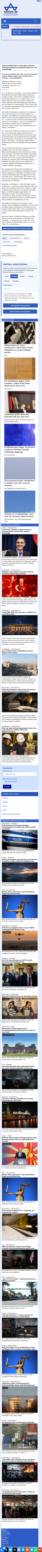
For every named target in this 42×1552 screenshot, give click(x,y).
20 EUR (22, 276)
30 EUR (30, 276)
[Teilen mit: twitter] (6, 1549)
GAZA (5, 806)
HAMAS (5, 802)
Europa (30, 31)
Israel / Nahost (6, 1534)
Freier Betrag (7, 285)
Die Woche (5, 1538)
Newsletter (5, 1541)
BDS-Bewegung (11, 114)
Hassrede (18, 242)
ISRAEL (5, 798)
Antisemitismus (10, 245)
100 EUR (15, 281)
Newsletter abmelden (11, 781)
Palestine (20, 138)
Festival (6, 242)
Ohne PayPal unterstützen (20, 312)
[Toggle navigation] (35, 21)
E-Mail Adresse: (7, 771)
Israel (25, 31)
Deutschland (17, 31)
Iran (35, 31)
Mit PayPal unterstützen (20, 305)
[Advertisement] (21, 52)
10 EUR (14, 276)
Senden (7, 786)
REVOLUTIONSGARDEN (11, 814)
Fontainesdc (15, 238)
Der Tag (4, 1536)
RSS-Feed (5, 1543)
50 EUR (6, 281)
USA (14, 33)
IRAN (4, 810)
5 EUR (6, 276)
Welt (19, 33)
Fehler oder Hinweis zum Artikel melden (17, 228)
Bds (4, 238)
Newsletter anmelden (11, 779)
